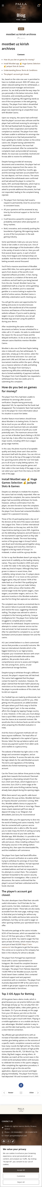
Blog (24, 19)
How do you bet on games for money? (19, 59)
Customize (21, 1176)
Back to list (21, 1092)
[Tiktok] (13, 1141)
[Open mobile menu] (3, 5)
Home (18, 19)
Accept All (21, 1170)
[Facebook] (4, 1141)
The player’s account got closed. (16, 74)
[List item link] (21, 1132)
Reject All (21, 1182)
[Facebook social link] (21, 1085)
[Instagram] (8, 1141)
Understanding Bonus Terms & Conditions (20, 70)
